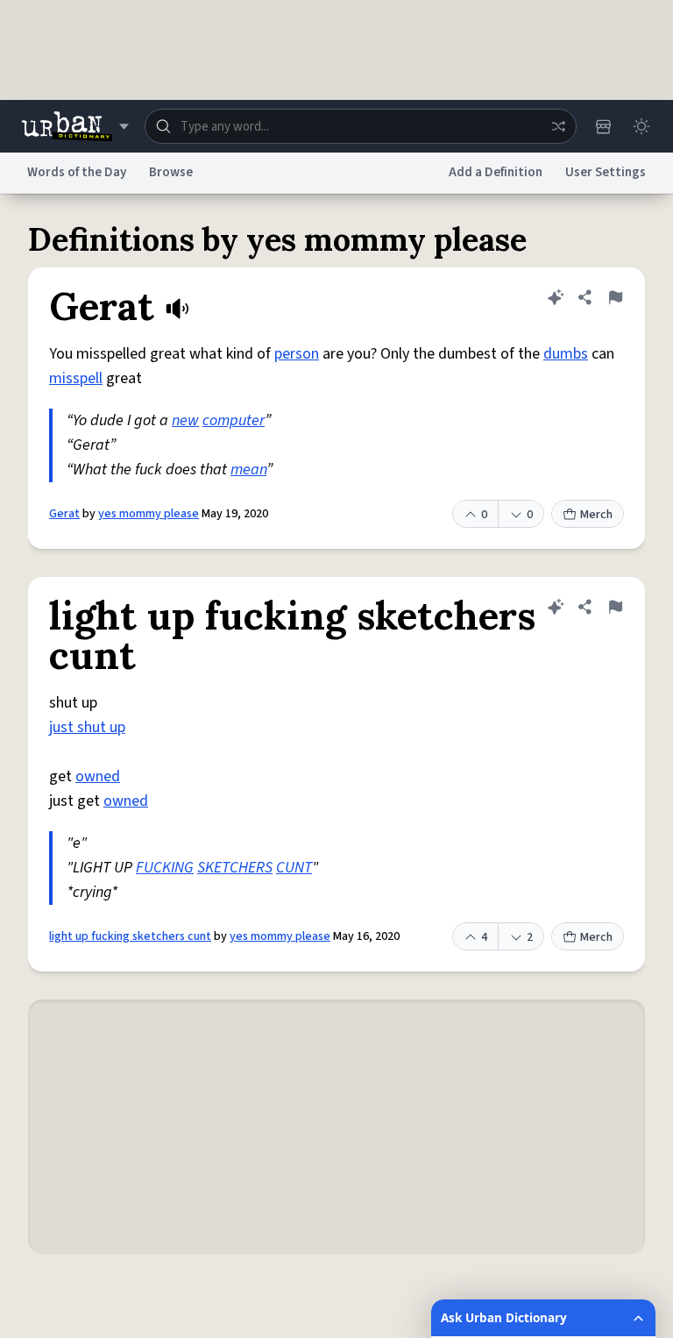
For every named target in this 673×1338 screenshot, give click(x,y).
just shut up (87, 727)
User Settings (605, 172)
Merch (596, 514)
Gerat (64, 514)
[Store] (603, 126)
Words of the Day (76, 172)
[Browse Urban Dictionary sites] (75, 126)
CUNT (294, 868)
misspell (76, 378)
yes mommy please (148, 514)
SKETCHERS (235, 868)
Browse (171, 172)
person (296, 354)
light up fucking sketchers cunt (130, 936)
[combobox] (361, 126)
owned (97, 776)
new (185, 420)
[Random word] (558, 126)
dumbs (565, 354)
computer (233, 420)
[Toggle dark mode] (641, 126)
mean (248, 469)
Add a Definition (495, 172)
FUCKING (165, 868)
